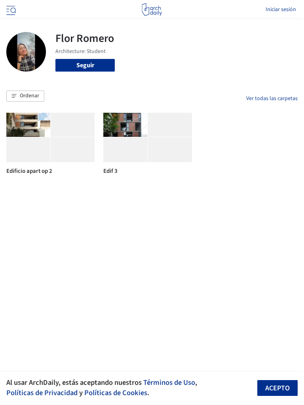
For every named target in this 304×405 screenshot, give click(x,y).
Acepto (277, 388)
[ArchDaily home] (152, 9)
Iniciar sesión (281, 9)
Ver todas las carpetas (272, 98)
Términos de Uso (169, 382)
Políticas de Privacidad (42, 393)
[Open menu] (10, 9)
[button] (25, 96)
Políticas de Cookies (115, 393)
